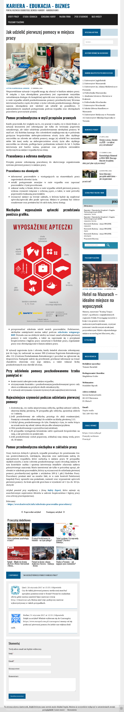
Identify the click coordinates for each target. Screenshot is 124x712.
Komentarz (13, 676)
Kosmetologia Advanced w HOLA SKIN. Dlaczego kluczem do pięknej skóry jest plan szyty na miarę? (99, 159)
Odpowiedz (56, 587)
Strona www (14, 668)
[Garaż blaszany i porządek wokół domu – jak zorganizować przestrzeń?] (89, 176)
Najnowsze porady (91, 129)
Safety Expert (54, 490)
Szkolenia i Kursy (48, 16)
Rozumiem (72, 709)
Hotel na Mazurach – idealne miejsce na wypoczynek (100, 300)
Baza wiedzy (97, 16)
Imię (10, 653)
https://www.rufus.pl (91, 433)
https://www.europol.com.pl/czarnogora (41, 621)
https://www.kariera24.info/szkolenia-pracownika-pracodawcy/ (40, 504)
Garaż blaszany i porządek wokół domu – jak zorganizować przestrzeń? (99, 177)
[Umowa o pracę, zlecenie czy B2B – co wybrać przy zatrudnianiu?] (89, 142)
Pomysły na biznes (90, 436)
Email (11, 661)
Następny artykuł (54, 512)
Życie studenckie (81, 16)
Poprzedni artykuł (32, 512)
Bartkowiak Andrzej (20, 88)
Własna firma (65, 16)
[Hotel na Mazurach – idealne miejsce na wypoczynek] (100, 285)
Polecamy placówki (16, 22)
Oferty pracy (13, 16)
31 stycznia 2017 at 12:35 (41, 615)
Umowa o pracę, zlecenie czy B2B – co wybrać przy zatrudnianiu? (108, 142)
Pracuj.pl (86, 439)
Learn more (59, 709)
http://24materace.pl (20, 600)
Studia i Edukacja (30, 16)
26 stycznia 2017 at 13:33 (39, 587)
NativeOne (43, 570)
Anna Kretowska (96, 289)
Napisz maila (88, 410)
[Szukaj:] (99, 41)
